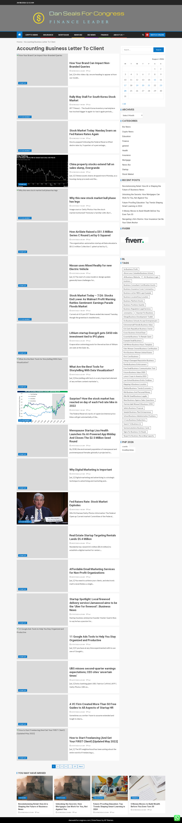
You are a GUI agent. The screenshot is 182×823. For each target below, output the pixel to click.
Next (81, 766)
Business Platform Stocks (133, 301)
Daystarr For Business (144, 313)
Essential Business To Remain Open (137, 337)
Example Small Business (133, 340)
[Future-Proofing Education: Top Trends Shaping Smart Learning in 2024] (110, 788)
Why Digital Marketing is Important (90, 469)
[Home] (19, 34)
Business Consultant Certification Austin (140, 285)
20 (143, 85)
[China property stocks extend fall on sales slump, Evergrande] (42, 171)
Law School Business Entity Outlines (138, 380)
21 (149, 85)
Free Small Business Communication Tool (139, 368)
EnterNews (96, 820)
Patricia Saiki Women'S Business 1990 (138, 404)
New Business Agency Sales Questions (139, 400)
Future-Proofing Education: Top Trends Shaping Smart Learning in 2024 (109, 806)
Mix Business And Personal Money (137, 392)
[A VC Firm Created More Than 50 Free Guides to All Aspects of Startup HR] (42, 711)
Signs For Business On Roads (135, 432)
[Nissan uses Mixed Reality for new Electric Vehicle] (42, 272)
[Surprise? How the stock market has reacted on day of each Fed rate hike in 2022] (42, 407)
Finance (104, 35)
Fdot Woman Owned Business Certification (140, 348)
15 (155, 80)
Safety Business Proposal (133, 408)
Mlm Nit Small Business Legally (135, 396)
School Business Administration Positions (140, 416)
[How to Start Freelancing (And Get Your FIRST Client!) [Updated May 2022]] (42, 744)
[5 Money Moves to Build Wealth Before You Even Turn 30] (147, 788)
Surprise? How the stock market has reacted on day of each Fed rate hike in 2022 (93, 402)
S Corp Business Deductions (135, 420)
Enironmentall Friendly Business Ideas (138, 325)
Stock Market (24, 117)
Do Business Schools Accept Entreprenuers (140, 321)
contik (125, 446)
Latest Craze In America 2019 (135, 376)
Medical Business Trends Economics (138, 388)
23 (161, 85)
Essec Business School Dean (135, 333)
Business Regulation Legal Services (137, 309)
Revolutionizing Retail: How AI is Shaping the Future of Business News (33, 806)
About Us (118, 35)
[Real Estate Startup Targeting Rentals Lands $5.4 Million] (42, 542)
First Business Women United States (138, 352)
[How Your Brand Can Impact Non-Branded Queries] (42, 70)
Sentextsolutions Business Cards (136, 428)
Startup (22, 83)
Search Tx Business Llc (132, 424)
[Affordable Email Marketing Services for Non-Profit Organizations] (42, 576)
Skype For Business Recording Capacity (139, 436)
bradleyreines (128, 450)
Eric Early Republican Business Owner (138, 329)
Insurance (48, 35)
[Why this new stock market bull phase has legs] (42, 205)
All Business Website (132, 277)
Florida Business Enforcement (135, 364)
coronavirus (128, 313)
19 (75, 766)
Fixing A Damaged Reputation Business (139, 360)
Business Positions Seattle (134, 305)
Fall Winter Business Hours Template (138, 344)
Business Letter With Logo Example (137, 293)
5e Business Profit (131, 269)
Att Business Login (151, 277)
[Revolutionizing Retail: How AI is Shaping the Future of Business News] (35, 788)
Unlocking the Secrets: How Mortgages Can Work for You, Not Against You (72, 806)
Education (126, 136)
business (127, 281)
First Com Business (131, 356)
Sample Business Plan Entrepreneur (137, 412)
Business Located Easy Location (136, 297)
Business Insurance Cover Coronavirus (139, 289)
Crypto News (31, 35)
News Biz (78, 35)
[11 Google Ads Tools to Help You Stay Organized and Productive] (42, 643)
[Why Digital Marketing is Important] (42, 474)
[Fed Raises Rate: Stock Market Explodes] (42, 508)
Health (125, 150)
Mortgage (63, 35)
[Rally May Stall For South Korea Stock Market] (42, 103)
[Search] (143, 34)
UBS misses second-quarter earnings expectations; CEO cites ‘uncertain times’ (92, 672)
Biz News (92, 35)
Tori (89, 71)
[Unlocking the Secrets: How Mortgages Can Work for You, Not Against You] (72, 788)
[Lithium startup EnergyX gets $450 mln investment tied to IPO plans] (42, 339)
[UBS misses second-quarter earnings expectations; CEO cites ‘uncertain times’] (42, 677)
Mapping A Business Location (135, 384)
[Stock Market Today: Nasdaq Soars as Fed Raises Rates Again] (42, 137)
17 (125, 85)
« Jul (124, 104)
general (125, 146)
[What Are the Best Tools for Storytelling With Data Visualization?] (42, 373)
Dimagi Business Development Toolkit (138, 317)
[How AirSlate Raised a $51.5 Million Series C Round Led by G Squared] (42, 238)
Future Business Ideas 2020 (134, 372)
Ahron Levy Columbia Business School (138, 273)
